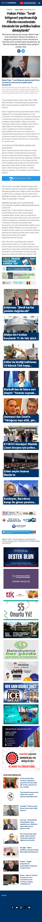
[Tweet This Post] (23, 51)
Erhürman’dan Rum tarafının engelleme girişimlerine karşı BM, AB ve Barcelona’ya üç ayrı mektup (28, 783)
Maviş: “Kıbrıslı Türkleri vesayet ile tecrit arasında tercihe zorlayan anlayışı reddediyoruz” (29, 879)
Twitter (17, 907)
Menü (39, 3)
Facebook (12, 907)
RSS (25, 907)
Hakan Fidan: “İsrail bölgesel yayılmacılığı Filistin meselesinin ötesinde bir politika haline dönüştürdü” (21, 82)
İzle (21, 3)
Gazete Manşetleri (30, 3)
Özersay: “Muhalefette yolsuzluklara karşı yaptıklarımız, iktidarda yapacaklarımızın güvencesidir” (28, 824)
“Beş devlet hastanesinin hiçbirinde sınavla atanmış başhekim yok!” (29, 794)
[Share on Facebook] (19, 51)
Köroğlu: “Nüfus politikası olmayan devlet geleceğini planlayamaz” (29, 850)
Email (29, 907)
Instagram (21, 907)
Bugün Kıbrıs (8, 3)
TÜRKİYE (9, 9)
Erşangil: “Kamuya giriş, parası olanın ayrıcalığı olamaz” (29, 808)
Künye (4, 895)
